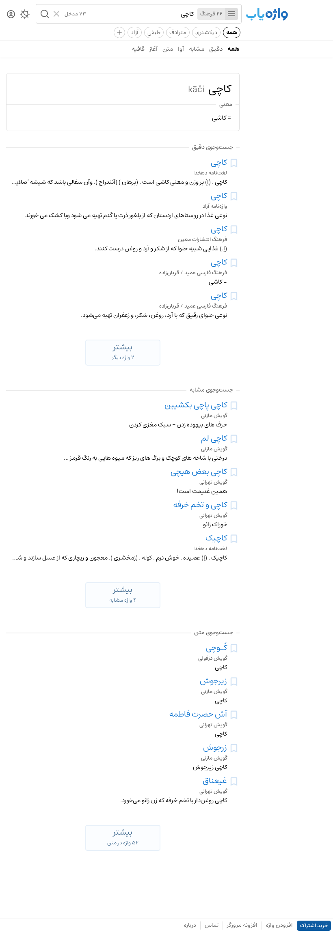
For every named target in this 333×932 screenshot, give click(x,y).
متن (167, 48)
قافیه (138, 48)
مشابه (196, 48)
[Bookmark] (234, 163)
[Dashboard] (11, 14)
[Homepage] (267, 15)
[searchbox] (140, 13)
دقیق (216, 48)
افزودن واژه (279, 925)
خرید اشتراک (314, 925)
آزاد (134, 32)
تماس (211, 925)
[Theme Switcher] (25, 15)
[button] (44, 14)
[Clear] (57, 14)
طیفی (153, 32)
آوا (181, 48)
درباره (190, 925)
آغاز (153, 48)
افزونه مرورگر (242, 925)
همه (231, 32)
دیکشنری (206, 32)
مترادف (177, 32)
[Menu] (231, 14)
